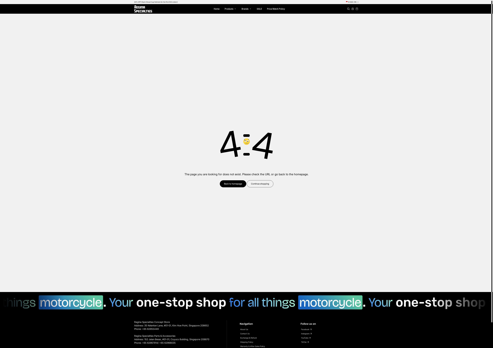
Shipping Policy (246, 342)
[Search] (348, 9)
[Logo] (143, 9)
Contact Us (245, 333)
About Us (244, 329)
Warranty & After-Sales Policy (252, 346)
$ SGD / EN (352, 2)
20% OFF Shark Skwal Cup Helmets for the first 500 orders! (156, 2)
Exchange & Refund (248, 338)
